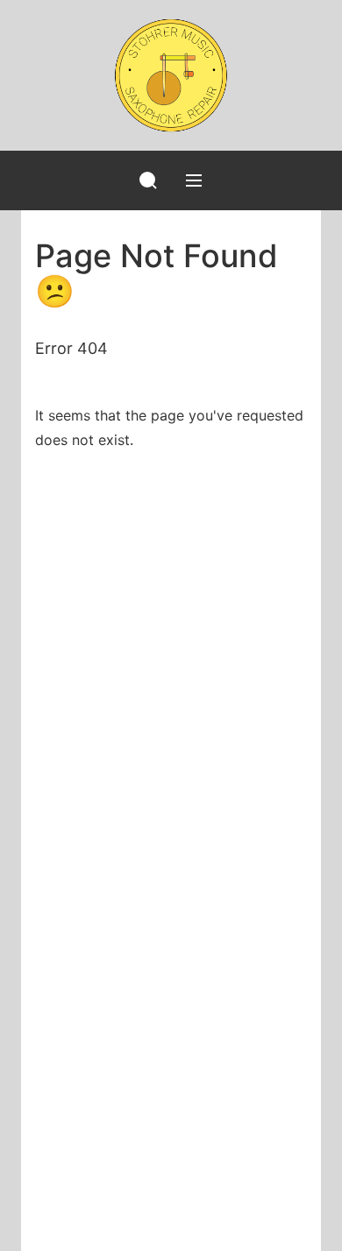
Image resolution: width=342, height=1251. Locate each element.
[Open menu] (194, 180)
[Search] (148, 180)
